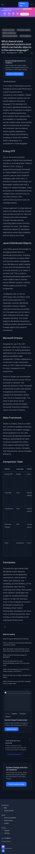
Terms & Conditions (10, 817)
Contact (6, 823)
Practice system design (14, 74)
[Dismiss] (30, 739)
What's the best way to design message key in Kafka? (17, 676)
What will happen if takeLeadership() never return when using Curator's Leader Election (16, 650)
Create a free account (14, 754)
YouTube (6, 833)
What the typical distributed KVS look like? (16, 639)
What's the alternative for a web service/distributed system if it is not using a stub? (16, 663)
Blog (5, 808)
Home (3, 53)
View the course (11, 729)
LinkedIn (6, 830)
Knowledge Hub (12, 53)
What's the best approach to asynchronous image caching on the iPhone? (16, 670)
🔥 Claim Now (24, 14)
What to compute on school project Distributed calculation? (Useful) (17, 644)
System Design (8, 810)
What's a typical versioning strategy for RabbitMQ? (15, 656)
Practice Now (22, 4)
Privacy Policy (8, 820)
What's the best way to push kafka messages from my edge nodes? (17, 682)
